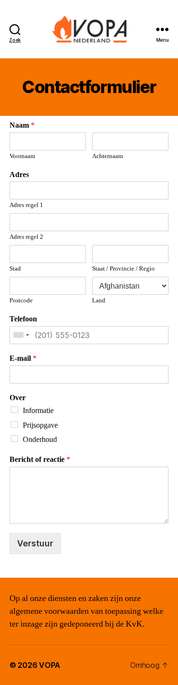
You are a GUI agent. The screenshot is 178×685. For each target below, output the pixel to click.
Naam (22, 125)
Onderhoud (40, 439)
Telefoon (23, 319)
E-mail (23, 358)
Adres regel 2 (26, 237)
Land (98, 300)
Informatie (38, 410)
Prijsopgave (40, 425)
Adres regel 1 (26, 205)
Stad (15, 268)
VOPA (49, 665)
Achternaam (107, 156)
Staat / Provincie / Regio (123, 268)
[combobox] (21, 335)
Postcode (21, 300)
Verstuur (35, 543)
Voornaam (22, 156)
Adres (19, 174)
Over (17, 398)
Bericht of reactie (39, 459)
